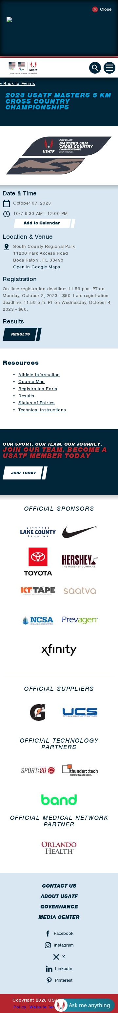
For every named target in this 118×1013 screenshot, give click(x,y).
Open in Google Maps (36, 267)
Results (26, 396)
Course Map (31, 381)
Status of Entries (36, 403)
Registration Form (37, 389)
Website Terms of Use (53, 1007)
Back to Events (19, 83)
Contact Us (59, 886)
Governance (59, 906)
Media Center (59, 917)
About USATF (59, 896)
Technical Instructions (42, 410)
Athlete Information (39, 375)
